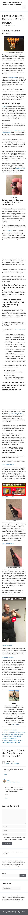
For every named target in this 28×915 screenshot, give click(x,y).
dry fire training (8, 732)
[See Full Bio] (20, 724)
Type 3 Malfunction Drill (8, 543)
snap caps (4, 734)
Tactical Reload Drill (7, 645)
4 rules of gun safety (19, 329)
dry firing (14, 732)
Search (4, 873)
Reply (5, 774)
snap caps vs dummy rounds (15, 734)
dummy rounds (13, 77)
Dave (8, 780)
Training (15, 730)
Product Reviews (8, 730)
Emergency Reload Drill (8, 657)
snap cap (9, 230)
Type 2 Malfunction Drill (8, 496)
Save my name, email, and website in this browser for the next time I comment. (14, 838)
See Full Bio (15, 724)
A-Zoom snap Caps (20, 168)
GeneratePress (18, 912)
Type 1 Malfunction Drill (8, 464)
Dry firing (4, 106)
